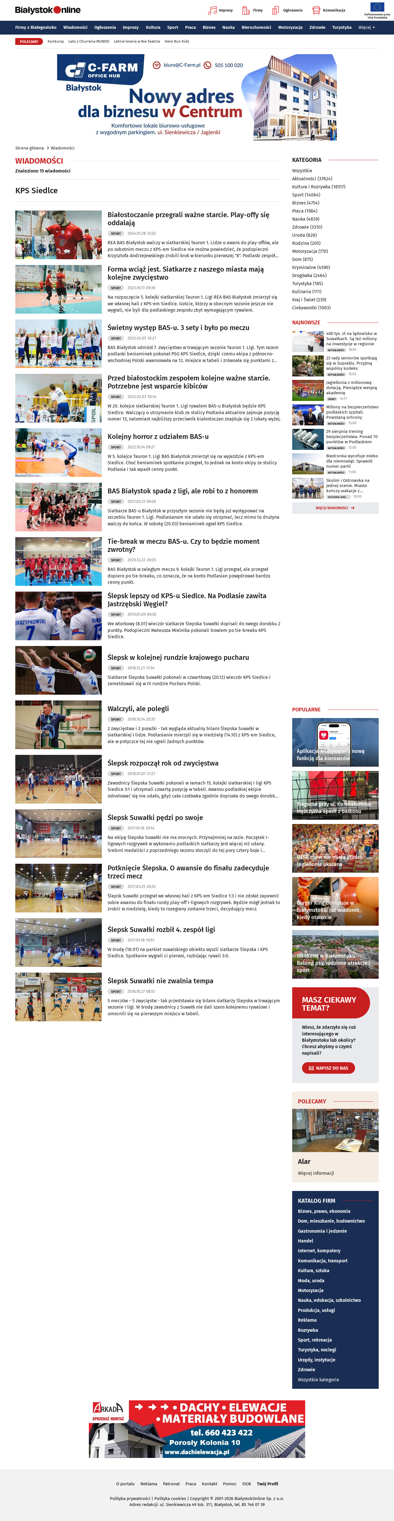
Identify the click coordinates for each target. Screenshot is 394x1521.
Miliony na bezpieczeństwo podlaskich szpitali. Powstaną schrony (352, 412)
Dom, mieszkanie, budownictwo (331, 1221)
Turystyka (342, 27)
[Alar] (335, 1130)
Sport (172, 27)
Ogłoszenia (293, 10)
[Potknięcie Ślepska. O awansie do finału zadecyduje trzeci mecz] (58, 888)
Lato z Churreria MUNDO (88, 41)
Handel (305, 1241)
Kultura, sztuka (313, 1270)
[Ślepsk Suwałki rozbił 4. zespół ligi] (58, 942)
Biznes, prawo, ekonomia (324, 1211)
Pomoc (230, 1483)
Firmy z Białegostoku (36, 27)
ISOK (246, 1483)
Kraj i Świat (303, 299)
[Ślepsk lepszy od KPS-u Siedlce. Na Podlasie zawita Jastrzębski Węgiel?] (58, 616)
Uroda (298, 235)
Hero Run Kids (177, 41)
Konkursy (56, 41)
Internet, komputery (319, 1250)
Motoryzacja (290, 27)
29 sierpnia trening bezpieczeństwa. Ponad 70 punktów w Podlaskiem (352, 436)
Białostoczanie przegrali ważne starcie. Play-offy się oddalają (188, 219)
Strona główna (29, 148)
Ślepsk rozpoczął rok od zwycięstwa (163, 763)
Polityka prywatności (130, 1498)
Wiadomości (75, 27)
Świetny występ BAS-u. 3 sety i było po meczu (178, 328)
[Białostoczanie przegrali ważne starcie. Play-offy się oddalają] (58, 235)
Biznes (209, 27)
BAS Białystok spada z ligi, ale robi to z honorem (183, 491)
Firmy (258, 10)
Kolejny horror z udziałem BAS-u (158, 437)
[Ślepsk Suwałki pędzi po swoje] (58, 833)
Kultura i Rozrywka (311, 187)
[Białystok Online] (47, 10)
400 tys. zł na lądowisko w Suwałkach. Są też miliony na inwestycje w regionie (351, 338)
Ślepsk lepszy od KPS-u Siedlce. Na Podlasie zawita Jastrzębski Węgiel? (187, 600)
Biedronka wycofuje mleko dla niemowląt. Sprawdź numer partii (352, 461)
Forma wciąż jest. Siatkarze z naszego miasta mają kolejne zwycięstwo (186, 273)
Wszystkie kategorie (318, 1379)
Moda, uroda (311, 1280)
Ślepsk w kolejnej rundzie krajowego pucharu (178, 658)
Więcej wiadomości (332, 508)
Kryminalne (304, 267)
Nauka (228, 27)
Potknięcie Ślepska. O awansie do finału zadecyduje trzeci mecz (188, 872)
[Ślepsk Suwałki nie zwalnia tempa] (58, 997)
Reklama (307, 1320)
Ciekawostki (304, 307)
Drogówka (302, 275)
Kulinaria (301, 291)
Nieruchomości (256, 27)
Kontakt (209, 1483)
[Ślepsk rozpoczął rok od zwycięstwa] (58, 779)
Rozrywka (308, 1330)
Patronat (171, 1483)
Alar (304, 1161)
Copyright (199, 1498)
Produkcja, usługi (316, 1310)
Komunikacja (334, 10)
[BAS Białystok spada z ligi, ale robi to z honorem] (58, 507)
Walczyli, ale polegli (138, 709)
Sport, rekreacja (315, 1340)
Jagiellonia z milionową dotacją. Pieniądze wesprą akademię (351, 387)
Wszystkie (302, 170)
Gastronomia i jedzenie (322, 1231)
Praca (190, 27)
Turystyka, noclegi (317, 1350)
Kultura (153, 27)
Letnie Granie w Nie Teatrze (137, 41)
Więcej (365, 27)
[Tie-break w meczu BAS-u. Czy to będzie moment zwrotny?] (58, 561)
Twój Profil (267, 1483)
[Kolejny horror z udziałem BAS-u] (58, 452)
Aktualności (304, 178)
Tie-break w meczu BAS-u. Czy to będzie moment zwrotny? (184, 545)
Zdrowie (317, 27)
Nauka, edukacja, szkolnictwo (329, 1300)
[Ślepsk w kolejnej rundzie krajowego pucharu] (58, 670)
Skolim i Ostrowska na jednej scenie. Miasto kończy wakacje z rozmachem (347, 485)
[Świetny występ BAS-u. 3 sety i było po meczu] (58, 343)
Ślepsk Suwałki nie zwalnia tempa (160, 981)
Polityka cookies (170, 1498)
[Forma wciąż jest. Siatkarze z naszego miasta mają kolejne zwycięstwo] (58, 289)
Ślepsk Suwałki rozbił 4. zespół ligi (161, 930)
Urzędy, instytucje (316, 1360)
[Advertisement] (335, 608)
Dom (297, 259)
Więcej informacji (316, 1173)
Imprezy (226, 10)
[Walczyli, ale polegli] (58, 724)
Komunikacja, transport (323, 1261)
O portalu (125, 1483)
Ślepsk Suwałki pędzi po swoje (155, 818)
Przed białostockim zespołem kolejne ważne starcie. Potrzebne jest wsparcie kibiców (189, 382)
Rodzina (300, 243)
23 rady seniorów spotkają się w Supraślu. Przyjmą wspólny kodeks (351, 363)
